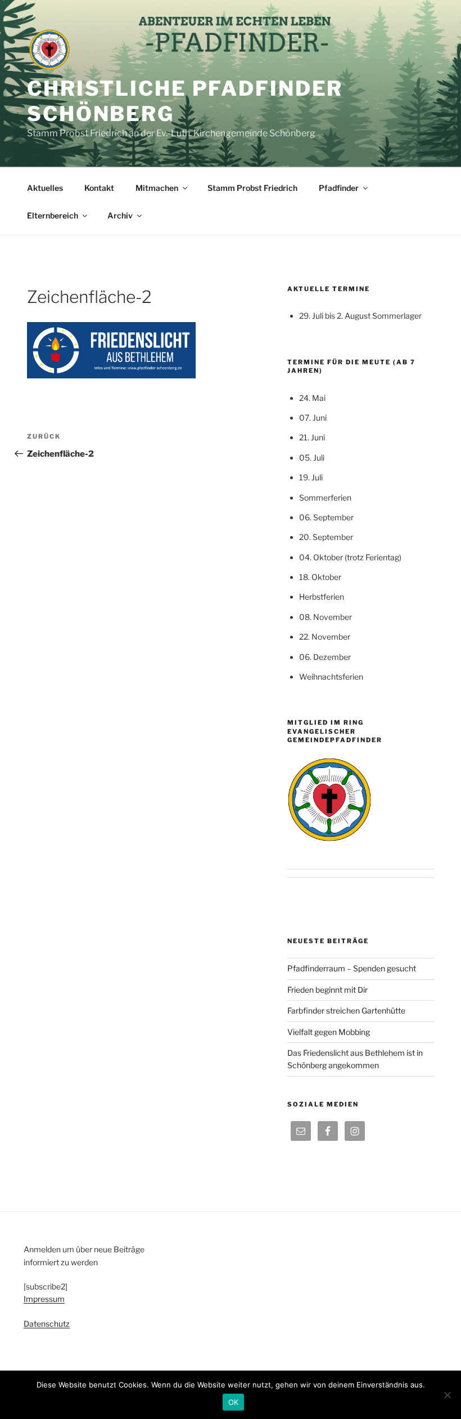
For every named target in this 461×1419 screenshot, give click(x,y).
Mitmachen (156, 188)
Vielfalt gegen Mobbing (328, 1032)
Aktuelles (45, 188)
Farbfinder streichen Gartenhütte (346, 1010)
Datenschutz (47, 1323)
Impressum (44, 1299)
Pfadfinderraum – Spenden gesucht (351, 968)
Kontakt (99, 188)
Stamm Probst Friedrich (252, 188)
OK (233, 1402)
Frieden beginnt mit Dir (327, 989)
